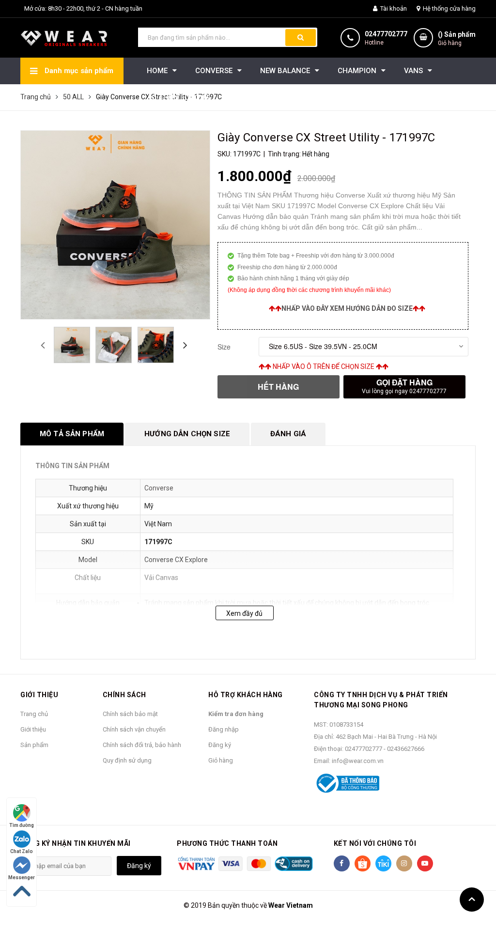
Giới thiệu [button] (39, 695)
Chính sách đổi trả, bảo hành (142, 744)
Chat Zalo (21, 851)
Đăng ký (219, 744)
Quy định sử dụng (127, 760)
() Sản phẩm (457, 38)
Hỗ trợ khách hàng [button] (245, 695)
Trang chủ (34, 713)
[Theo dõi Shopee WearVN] (363, 863)
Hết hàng (278, 386)
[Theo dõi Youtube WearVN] (425, 863)
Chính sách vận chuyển (134, 729)
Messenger (21, 877)
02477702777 (386, 34)
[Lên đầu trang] (472, 899)
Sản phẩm (34, 744)
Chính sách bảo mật (130, 713)
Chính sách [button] (124, 695)
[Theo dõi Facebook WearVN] (342, 863)
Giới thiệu (33, 729)
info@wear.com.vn (358, 760)
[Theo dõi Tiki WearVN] (383, 863)
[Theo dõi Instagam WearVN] (404, 863)
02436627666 (405, 748)
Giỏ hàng (220, 760)
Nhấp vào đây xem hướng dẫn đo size (347, 308)
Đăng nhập (223, 729)
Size (224, 346)
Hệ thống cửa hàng (448, 8)
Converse (158, 488)
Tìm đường (21, 825)
